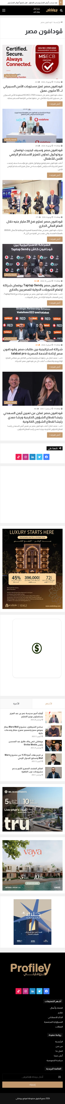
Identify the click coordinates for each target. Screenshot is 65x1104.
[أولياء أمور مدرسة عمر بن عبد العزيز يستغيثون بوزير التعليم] (53, 717)
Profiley (57, 82)
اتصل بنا (59, 1051)
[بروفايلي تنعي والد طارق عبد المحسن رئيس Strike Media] (53, 745)
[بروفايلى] (45, 10)
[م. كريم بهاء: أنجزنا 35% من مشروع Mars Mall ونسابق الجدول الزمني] (53, 759)
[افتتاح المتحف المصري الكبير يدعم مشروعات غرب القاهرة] (53, 772)
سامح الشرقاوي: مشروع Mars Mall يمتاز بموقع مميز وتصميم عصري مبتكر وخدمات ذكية (23, 730)
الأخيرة (16, 703)
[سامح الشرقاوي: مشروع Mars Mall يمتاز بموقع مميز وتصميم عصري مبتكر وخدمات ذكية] (53, 731)
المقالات (59, 1027)
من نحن (59, 1046)
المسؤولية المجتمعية (53, 1022)
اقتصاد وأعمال (56, 1008)
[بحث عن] (61, 11)
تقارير (60, 1012)
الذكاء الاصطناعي (55, 1017)
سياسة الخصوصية (55, 1060)
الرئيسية (57, 22)
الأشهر (48, 703)
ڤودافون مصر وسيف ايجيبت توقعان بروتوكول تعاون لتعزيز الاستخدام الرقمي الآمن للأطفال (36, 154)
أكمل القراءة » (54, 104)
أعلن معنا (58, 1056)
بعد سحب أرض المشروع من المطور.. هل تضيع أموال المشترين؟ (31, 3)
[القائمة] (3, 11)
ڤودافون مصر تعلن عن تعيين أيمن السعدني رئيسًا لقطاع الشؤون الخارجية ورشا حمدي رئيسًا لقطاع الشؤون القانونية (33, 417)
